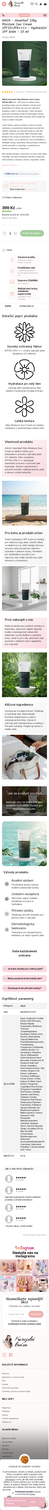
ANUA (23, 1006)
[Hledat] (37, 4)
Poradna (24, 15)
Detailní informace (9, 165)
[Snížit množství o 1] (4, 233)
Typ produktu (7, 1442)
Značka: (8, 37)
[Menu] (4, 4)
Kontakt (5, 1384)
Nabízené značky (9, 1438)
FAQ (3, 1381)
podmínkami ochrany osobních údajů (24, 1324)
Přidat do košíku (31, 233)
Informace (10, 1479)
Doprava (5, 1373)
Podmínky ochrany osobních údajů (16, 1391)
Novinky (5, 1449)
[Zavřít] (44, 1492)
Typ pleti (5, 1446)
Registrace (6, 1408)
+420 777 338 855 (3, 15)
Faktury (5, 1415)
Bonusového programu (29, 174)
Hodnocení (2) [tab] (26, 306)
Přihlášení (6, 1411)
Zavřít (30, 248)
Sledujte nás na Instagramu (25, 1254)
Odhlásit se (6, 1422)
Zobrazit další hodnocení (34, 1235)
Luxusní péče (7, 1453)
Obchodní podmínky (10, 1388)
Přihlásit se (36, 1314)
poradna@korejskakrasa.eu (45, 15)
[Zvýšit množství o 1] (15, 233)
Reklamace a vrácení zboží (13, 1377)
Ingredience (7, 1456)
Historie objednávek (10, 1418)
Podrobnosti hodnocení (36, 92)
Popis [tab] (8, 306)
